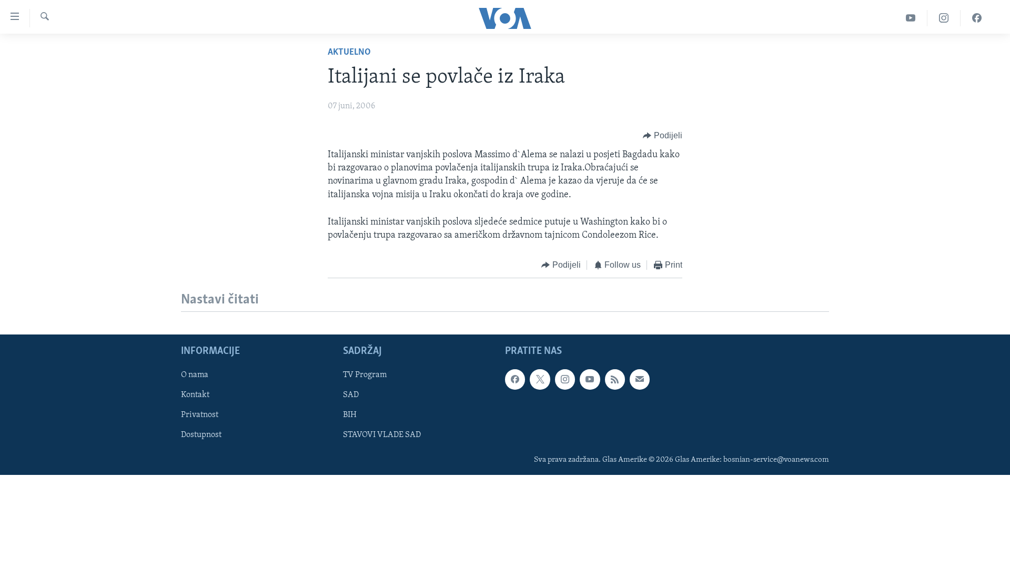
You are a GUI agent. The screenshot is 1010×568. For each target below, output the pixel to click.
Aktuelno (349, 52)
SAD (351, 395)
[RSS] (615, 379)
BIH (350, 415)
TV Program (365, 375)
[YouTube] (910, 18)
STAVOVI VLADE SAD (382, 435)
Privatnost (199, 415)
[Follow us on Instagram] (565, 379)
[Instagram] (944, 18)
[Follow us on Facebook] (515, 379)
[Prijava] (640, 379)
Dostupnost (201, 435)
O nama (194, 375)
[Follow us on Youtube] (590, 379)
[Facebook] (977, 18)
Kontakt (195, 395)
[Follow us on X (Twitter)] (540, 379)
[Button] (662, 136)
